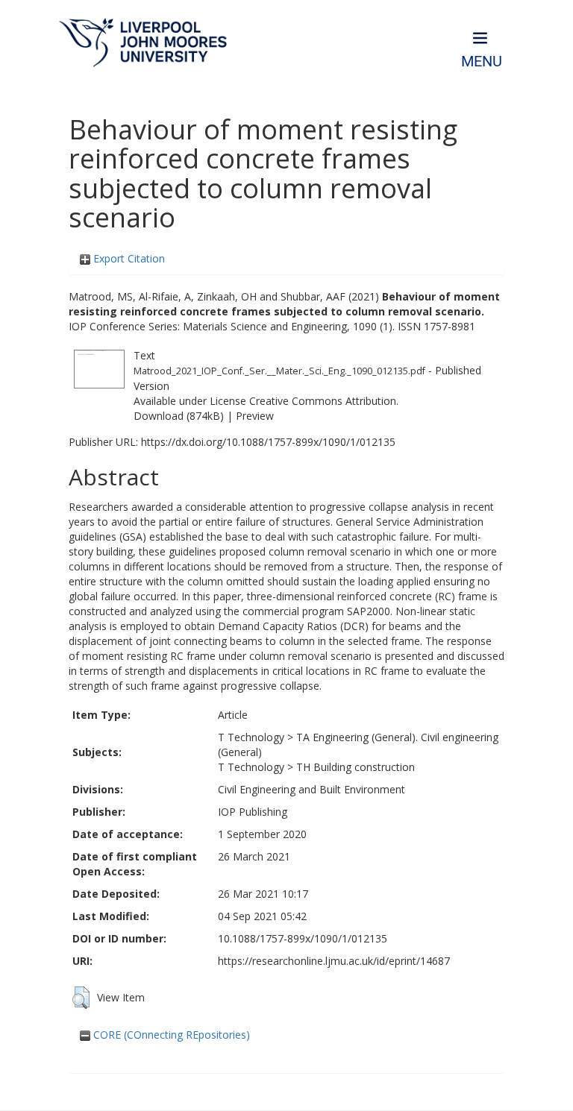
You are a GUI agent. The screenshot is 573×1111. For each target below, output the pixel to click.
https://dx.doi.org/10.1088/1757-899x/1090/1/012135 (268, 442)
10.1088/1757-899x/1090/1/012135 (302, 938)
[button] (81, 997)
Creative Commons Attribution (322, 401)
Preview (255, 416)
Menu (481, 61)
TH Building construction (355, 767)
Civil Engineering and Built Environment (311, 789)
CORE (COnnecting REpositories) (170, 1034)
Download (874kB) (179, 416)
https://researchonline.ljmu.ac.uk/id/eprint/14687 (334, 961)
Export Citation (127, 258)
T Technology (251, 737)
